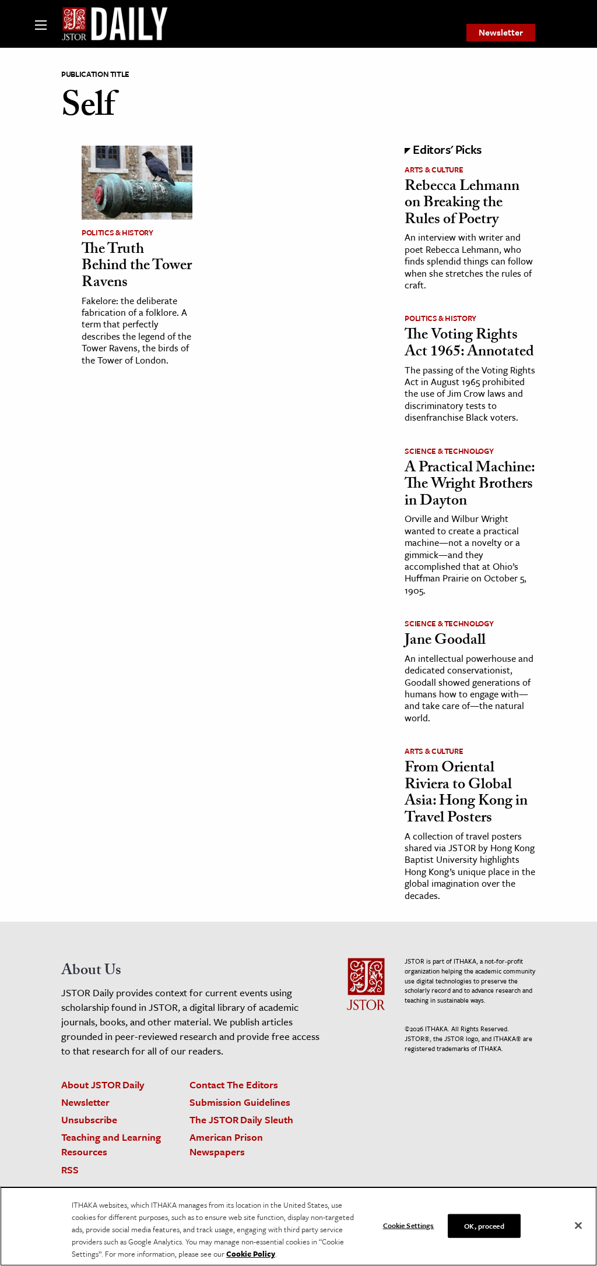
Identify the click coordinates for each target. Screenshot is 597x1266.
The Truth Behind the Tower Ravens (137, 267)
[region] (298, 1226)
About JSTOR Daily (103, 1084)
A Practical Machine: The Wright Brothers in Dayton (470, 485)
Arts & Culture (434, 169)
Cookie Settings (408, 1224)
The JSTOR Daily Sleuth (241, 1119)
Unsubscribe (89, 1119)
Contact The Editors (233, 1084)
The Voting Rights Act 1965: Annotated (469, 344)
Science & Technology (449, 451)
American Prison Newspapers (226, 1144)
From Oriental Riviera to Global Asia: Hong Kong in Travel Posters (466, 794)
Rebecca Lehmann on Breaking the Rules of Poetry (462, 204)
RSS (70, 1169)
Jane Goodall (445, 641)
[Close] (578, 1225)
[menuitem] (500, 32)
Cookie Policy (250, 1254)
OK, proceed (484, 1225)
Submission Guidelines (239, 1102)
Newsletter (501, 32)
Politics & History (117, 232)
